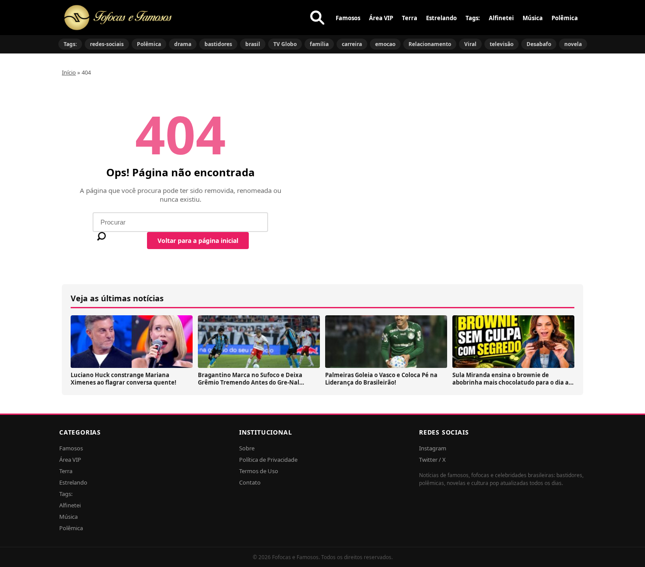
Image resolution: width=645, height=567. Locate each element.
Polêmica (565, 18)
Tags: (473, 18)
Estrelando (441, 18)
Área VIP (381, 18)
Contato (250, 482)
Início (69, 72)
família (319, 44)
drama (182, 44)
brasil (252, 44)
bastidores (218, 44)
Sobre (246, 448)
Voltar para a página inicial (198, 240)
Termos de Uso (258, 471)
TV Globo (285, 44)
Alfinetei (501, 18)
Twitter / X (432, 460)
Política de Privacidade (268, 460)
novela (573, 44)
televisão (501, 44)
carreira (352, 44)
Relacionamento (429, 44)
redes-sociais (107, 44)
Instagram (432, 448)
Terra (409, 18)
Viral (470, 44)
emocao (385, 44)
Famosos (348, 18)
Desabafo (539, 44)
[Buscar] (317, 18)
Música (533, 18)
